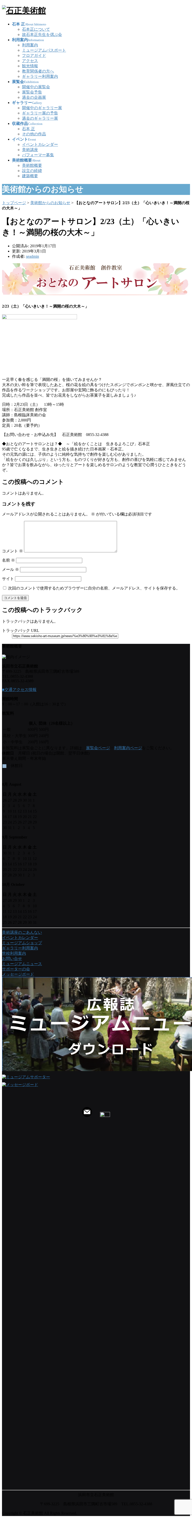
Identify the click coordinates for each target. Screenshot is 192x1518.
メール (10, 569)
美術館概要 (32, 165)
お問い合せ (12, 958)
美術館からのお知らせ (50, 203)
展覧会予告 (32, 92)
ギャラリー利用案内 (40, 76)
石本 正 (28, 129)
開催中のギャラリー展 (42, 108)
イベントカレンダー (40, 144)
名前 (8, 560)
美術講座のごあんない (22, 932)
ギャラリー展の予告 (40, 113)
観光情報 (30, 66)
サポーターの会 (16, 969)
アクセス (30, 61)
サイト (8, 579)
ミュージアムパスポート (44, 50)
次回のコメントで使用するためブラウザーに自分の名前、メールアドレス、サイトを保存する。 (94, 588)
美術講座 (30, 150)
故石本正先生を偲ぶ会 (42, 34)
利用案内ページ (128, 748)
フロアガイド (34, 55)
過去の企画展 (34, 97)
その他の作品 (34, 134)
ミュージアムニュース (22, 964)
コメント (12, 551)
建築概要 (30, 176)
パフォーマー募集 (38, 155)
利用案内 (30, 45)
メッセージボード (18, 974)
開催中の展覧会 (36, 87)
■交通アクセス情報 (19, 689)
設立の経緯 (32, 171)
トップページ (14, 203)
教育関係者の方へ (38, 71)
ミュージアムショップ (22, 943)
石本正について (36, 29)
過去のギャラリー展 (40, 118)
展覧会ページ (98, 748)
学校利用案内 (14, 953)
